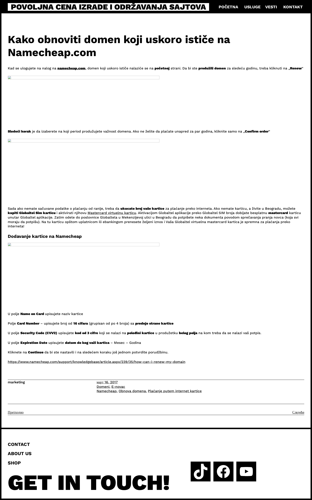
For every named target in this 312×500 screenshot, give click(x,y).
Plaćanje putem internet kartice (175, 391)
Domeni (103, 387)
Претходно (16, 412)
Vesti (271, 7)
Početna (228, 7)
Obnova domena (132, 391)
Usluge (252, 7)
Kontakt (293, 7)
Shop (14, 463)
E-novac (118, 387)
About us (20, 453)
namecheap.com (71, 68)
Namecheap (107, 391)
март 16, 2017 (107, 382)
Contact (19, 444)
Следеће (298, 412)
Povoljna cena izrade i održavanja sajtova (108, 7)
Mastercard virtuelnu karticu (112, 213)
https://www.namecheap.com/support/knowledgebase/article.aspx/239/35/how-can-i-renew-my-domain (96, 362)
